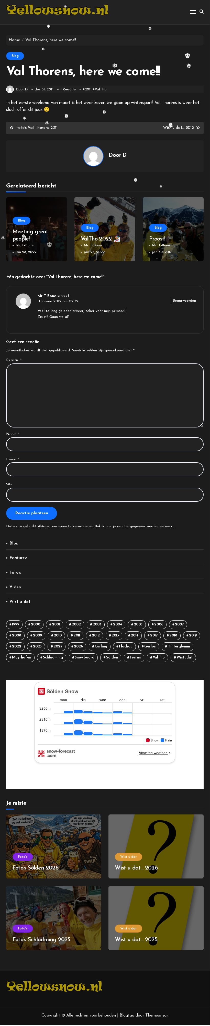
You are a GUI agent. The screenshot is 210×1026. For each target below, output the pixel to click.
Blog (15, 56)
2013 (115, 635)
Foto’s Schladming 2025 (41, 940)
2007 (179, 624)
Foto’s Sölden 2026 (35, 868)
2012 (96, 635)
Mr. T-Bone (25, 245)
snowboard (84, 657)
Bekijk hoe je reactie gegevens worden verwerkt (134, 526)
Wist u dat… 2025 (136, 940)
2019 (193, 635)
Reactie (13, 360)
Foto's (15, 573)
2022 (16, 646)
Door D (22, 89)
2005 (138, 624)
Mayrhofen (21, 657)
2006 (158, 624)
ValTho (100, 89)
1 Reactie (68, 89)
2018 (173, 635)
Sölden (112, 657)
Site (9, 484)
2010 (58, 635)
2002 (76, 624)
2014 (134, 635)
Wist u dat (19, 602)
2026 (78, 646)
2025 (57, 646)
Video (15, 587)
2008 (16, 635)
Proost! (158, 239)
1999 (15, 624)
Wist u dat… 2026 (136, 868)
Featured (18, 558)
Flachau (125, 646)
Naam (12, 434)
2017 (154, 635)
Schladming (53, 657)
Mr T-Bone (47, 296)
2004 (117, 624)
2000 (35, 624)
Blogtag (127, 1015)
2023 (37, 646)
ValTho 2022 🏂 (100, 239)
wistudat (184, 657)
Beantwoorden (184, 301)
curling (101, 646)
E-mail (12, 459)
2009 (37, 635)
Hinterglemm (179, 646)
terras (135, 657)
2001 (56, 624)
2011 (88, 89)
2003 (97, 624)
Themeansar (156, 1015)
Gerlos (150, 646)
